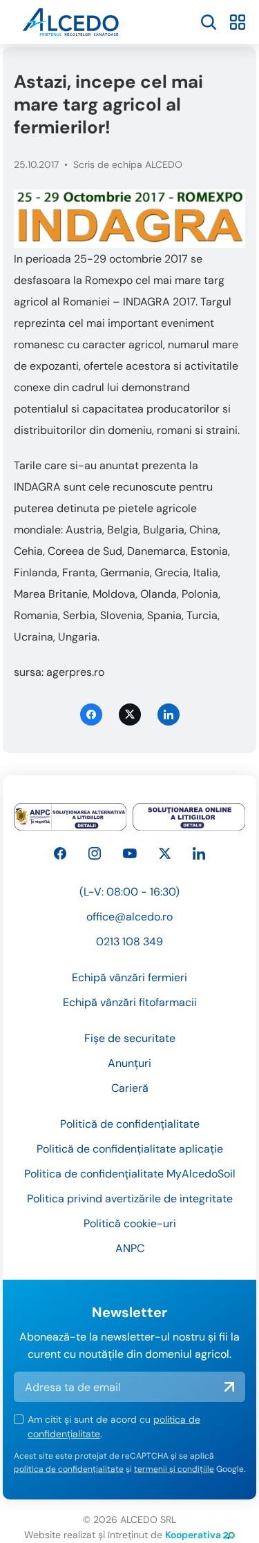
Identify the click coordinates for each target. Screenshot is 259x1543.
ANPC (129, 1248)
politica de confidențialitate (69, 1469)
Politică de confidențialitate (130, 1124)
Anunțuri (129, 1063)
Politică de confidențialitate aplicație (130, 1149)
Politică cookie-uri (130, 1223)
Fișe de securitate (129, 1038)
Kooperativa (193, 1534)
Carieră (129, 1088)
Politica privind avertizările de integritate (130, 1198)
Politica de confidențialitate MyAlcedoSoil (130, 1173)
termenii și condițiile (174, 1469)
